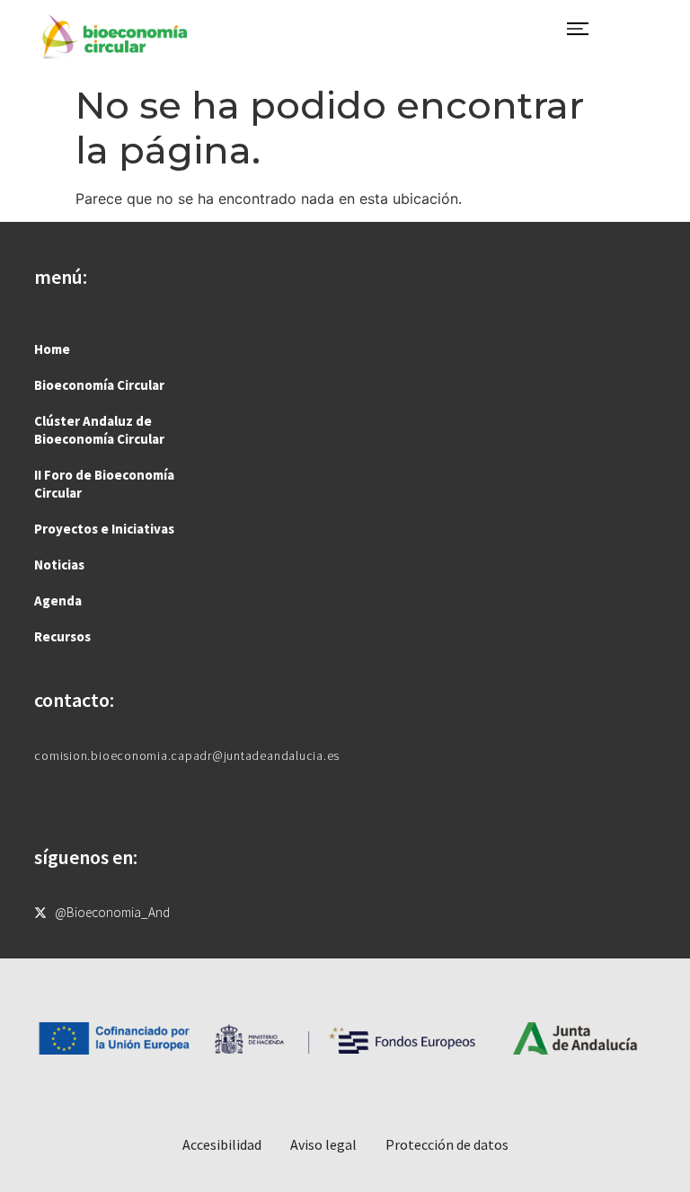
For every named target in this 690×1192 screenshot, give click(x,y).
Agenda (58, 600)
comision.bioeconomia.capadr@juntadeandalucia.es (187, 755)
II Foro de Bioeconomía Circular (104, 483)
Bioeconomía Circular (99, 384)
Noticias (59, 564)
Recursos (62, 636)
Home (52, 349)
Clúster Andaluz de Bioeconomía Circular (99, 429)
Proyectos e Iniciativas (104, 528)
